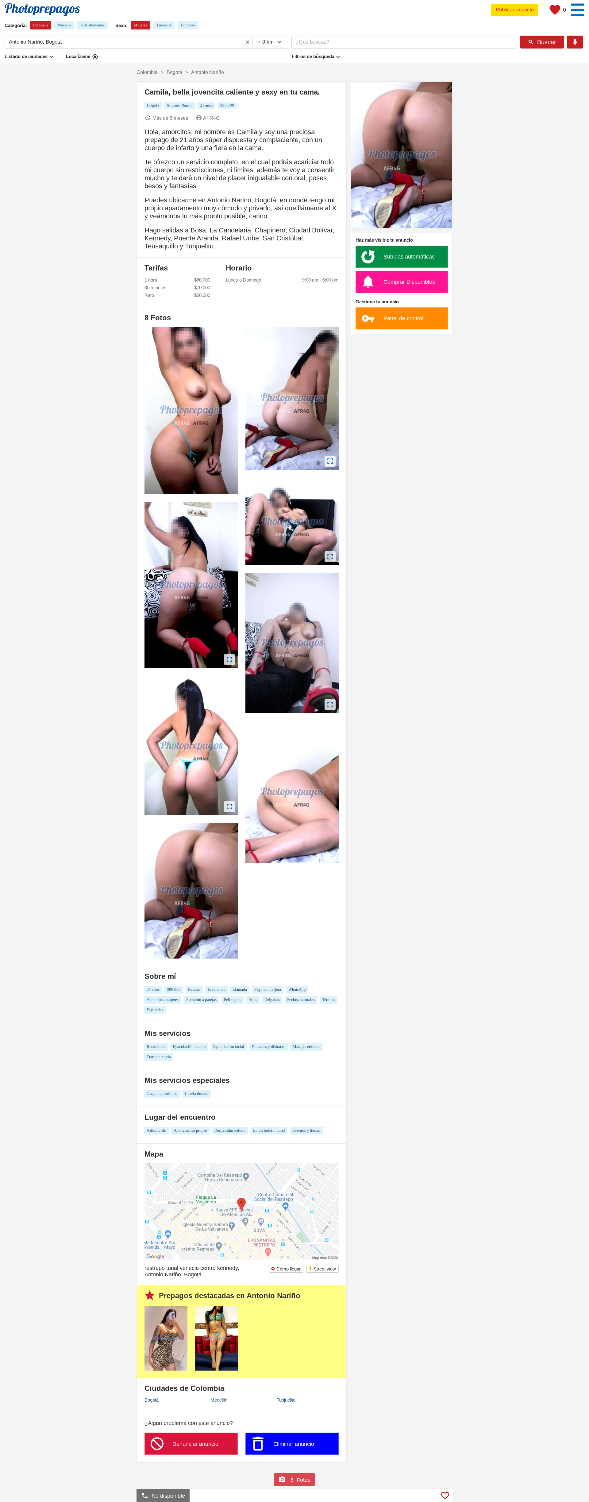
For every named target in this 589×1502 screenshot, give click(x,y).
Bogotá (151, 1400)
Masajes (64, 25)
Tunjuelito (286, 1400)
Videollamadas (92, 25)
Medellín (218, 1400)
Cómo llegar (286, 1268)
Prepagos (40, 25)
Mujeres (140, 25)
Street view (322, 1268)
